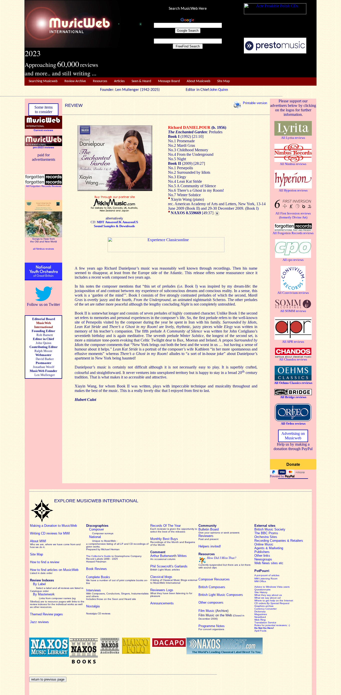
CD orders (271, 603)
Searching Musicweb (43, 81)
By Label (39, 584)
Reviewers (205, 536)
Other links (262, 555)
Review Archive (75, 81)
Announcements (162, 603)
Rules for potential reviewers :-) (272, 625)
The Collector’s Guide (98, 556)
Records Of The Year (165, 525)
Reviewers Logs (161, 590)
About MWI (38, 541)
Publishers (262, 552)
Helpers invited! (209, 546)
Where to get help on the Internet (273, 600)
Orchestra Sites (265, 537)
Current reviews (43, 130)
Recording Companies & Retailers (278, 540)
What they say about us (268, 595)
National (95, 537)
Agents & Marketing (268, 548)
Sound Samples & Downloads (114, 226)
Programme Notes (211, 626)
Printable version (255, 103)
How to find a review (44, 562)
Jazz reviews (39, 622)
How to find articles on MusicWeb (54, 570)
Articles (119, 81)
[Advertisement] (229, 65)
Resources (100, 81)
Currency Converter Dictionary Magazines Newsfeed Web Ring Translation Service (265, 615)
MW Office (260, 581)
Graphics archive (264, 606)
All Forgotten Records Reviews (43, 186)
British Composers (211, 587)
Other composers (210, 602)
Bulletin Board (208, 529)
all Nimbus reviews (43, 248)
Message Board (169, 81)
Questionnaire (262, 589)
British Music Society (269, 529)
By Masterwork (44, 594)
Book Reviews (96, 569)
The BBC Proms (266, 533)
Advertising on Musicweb (293, 435)
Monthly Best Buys (164, 539)
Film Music (206, 611)
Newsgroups (263, 559)
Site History (260, 592)
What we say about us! (267, 597)
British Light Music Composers (220, 595)
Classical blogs (161, 577)
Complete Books (98, 577)
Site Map (223, 81)
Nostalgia (93, 606)
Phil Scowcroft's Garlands (168, 566)
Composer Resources (214, 579)
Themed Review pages (46, 614)
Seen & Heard (141, 81)
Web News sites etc (268, 563)
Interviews (93, 590)
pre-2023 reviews (43, 147)
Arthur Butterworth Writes (168, 556)
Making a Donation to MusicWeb (53, 525)
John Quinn (219, 90)
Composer (96, 529)
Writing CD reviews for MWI (50, 533)
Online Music (263, 544)
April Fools (260, 630)
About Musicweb (198, 81)
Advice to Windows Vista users (272, 586)
